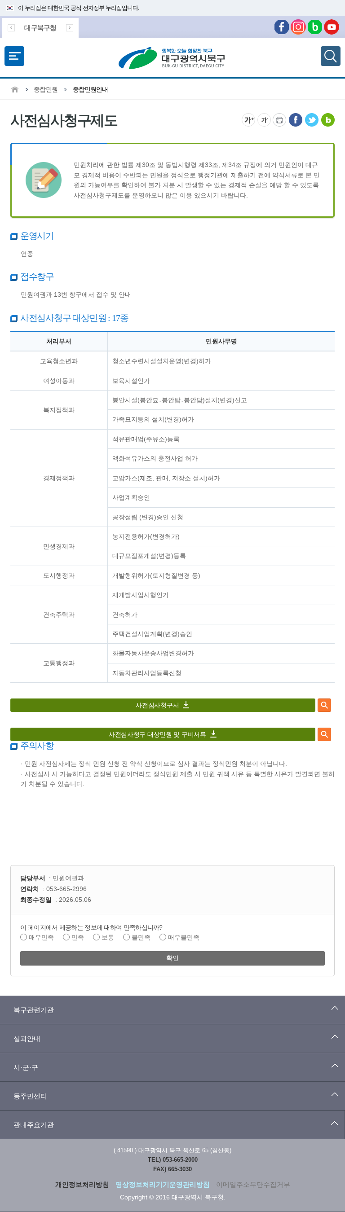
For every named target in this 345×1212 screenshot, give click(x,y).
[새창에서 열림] (295, 116)
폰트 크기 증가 (248, 120)
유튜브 (331, 27)
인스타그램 (298, 27)
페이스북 (281, 27)
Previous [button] (11, 27)
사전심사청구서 (157, 705)
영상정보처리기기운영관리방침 (162, 1184)
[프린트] (279, 116)
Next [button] (69, 27)
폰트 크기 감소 (264, 120)
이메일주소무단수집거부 (253, 1184)
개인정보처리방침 (82, 1184)
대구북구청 (40, 27)
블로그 (315, 27)
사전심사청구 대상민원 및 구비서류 (157, 734)
